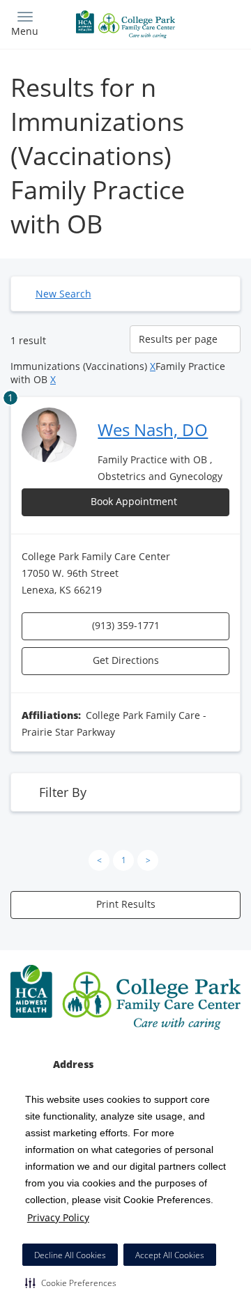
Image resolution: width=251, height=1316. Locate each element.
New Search (63, 293)
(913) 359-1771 (126, 625)
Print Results (125, 904)
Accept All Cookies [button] (169, 1255)
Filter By (62, 792)
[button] (70, 1282)
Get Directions (126, 660)
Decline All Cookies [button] (70, 1255)
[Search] (212, 22)
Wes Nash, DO (153, 429)
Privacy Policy (58, 1217)
